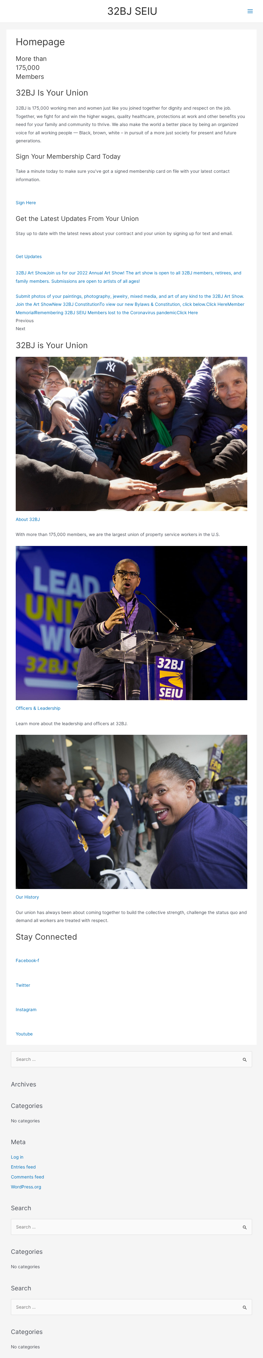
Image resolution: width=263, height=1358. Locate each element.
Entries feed (23, 1166)
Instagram (26, 1009)
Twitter (23, 985)
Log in (17, 1157)
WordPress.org (26, 1186)
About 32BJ (28, 519)
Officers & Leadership (38, 708)
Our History (27, 897)
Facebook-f (27, 960)
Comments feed (27, 1176)
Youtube (24, 1033)
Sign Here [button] (26, 202)
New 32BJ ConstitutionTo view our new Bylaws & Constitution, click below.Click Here (139, 304)
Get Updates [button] (29, 256)
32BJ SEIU (132, 11)
